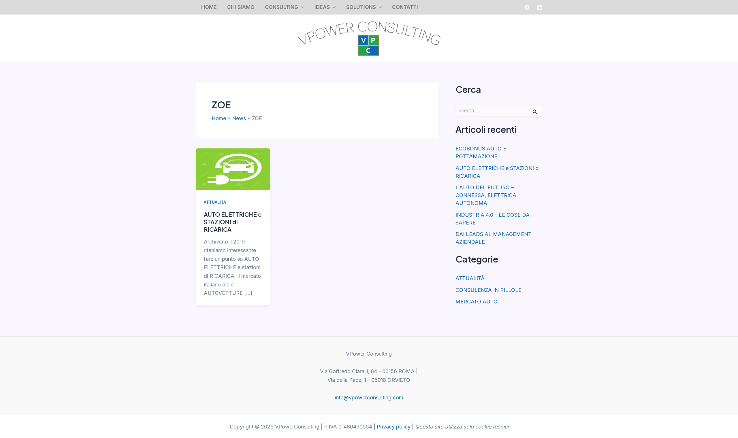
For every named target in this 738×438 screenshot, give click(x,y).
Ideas (322, 7)
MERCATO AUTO (476, 302)
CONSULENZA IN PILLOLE (488, 290)
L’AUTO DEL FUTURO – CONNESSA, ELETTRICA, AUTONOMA (486, 195)
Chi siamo (241, 7)
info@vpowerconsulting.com (369, 397)
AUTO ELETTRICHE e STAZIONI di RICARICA (232, 222)
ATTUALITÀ (215, 202)
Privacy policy (394, 427)
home (209, 7)
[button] (301, 7)
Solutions (361, 7)
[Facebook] (527, 7)
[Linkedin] (539, 7)
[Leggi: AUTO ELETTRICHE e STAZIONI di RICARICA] (233, 169)
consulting (281, 7)
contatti (405, 7)
